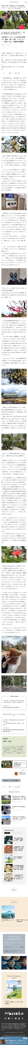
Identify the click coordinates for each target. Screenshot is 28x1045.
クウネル (23, 1035)
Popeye (4, 1036)
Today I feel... (7, 1038)
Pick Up (14, 902)
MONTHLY (20, 832)
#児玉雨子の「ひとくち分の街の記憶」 (11, 780)
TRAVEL (3, 44)
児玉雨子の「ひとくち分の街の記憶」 (17, 5)
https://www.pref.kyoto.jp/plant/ (11, 707)
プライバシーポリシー (17, 950)
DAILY (7, 832)
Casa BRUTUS (11, 1035)
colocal (14, 1036)
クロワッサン (16, 1035)
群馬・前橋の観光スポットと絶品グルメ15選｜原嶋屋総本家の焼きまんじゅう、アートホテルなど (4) (16, 1040)
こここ (22, 1036)
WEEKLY (13, 832)
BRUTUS (6, 1035)
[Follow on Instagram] (5, 1018)
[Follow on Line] (19, 1018)
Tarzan (11, 1036)
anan (4, 1035)
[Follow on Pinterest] (15, 1018)
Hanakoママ (18, 1036)
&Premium (8, 1036)
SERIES (7, 5)
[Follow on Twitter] (12, 1018)
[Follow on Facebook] (9, 1018)
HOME (2, 5)
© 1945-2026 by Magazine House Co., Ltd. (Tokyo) (14, 1032)
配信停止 (22, 947)
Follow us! (14, 966)
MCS (24, 1036)
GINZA (20, 1035)
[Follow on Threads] (22, 1018)
